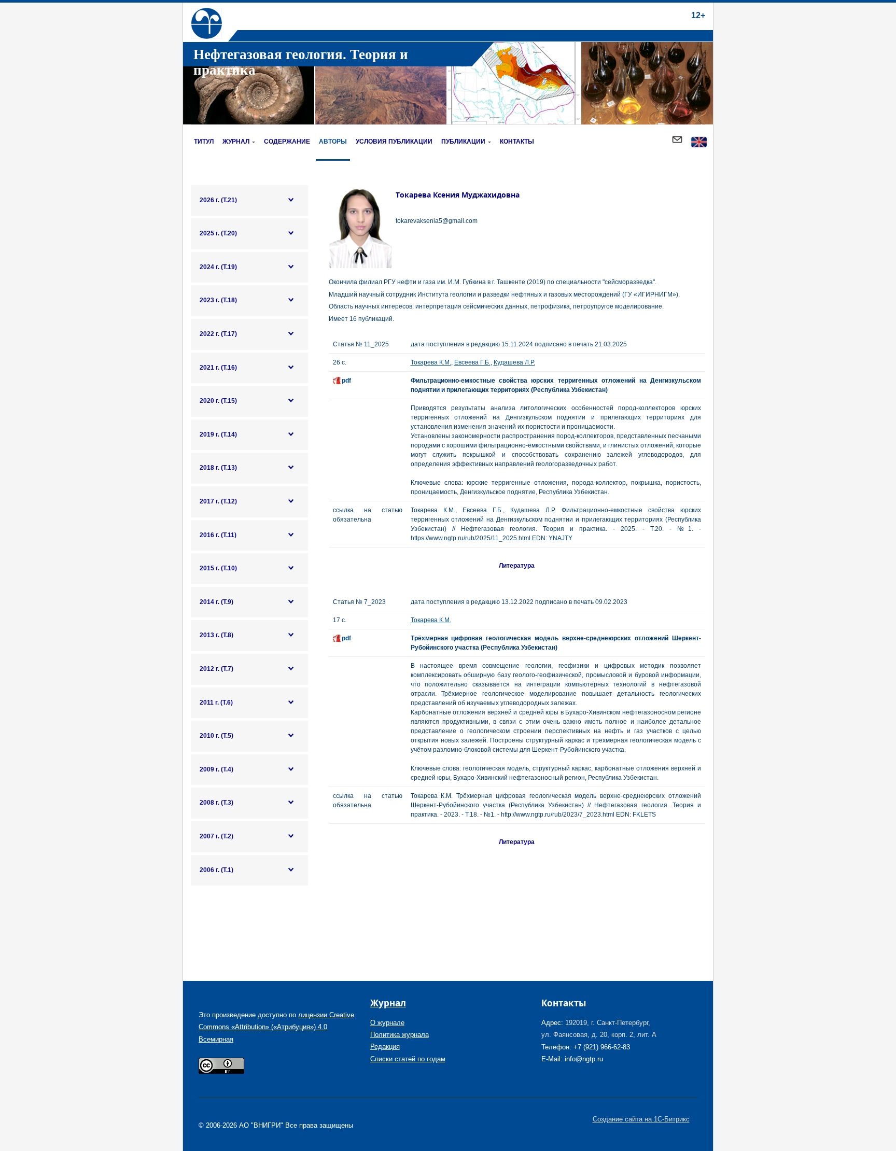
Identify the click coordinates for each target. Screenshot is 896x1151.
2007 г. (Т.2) (216, 836)
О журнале (387, 1023)
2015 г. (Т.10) (218, 568)
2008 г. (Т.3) (216, 802)
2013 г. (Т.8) (216, 635)
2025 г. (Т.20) (218, 233)
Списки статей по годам (407, 1059)
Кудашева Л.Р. (514, 362)
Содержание (287, 141)
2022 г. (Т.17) (218, 334)
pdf (346, 380)
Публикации (463, 141)
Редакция (385, 1046)
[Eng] (699, 143)
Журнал (235, 141)
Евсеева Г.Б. (472, 362)
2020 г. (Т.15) (218, 400)
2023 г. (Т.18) (218, 300)
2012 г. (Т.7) (216, 668)
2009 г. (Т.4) (216, 769)
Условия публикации (394, 141)
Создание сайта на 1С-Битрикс (641, 1119)
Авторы (333, 141)
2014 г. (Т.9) (216, 602)
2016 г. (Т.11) (218, 535)
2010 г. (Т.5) (216, 735)
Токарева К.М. (431, 362)
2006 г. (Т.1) (216, 870)
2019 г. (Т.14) (218, 434)
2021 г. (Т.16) (218, 367)
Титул (204, 141)
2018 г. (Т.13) (218, 467)
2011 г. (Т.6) (216, 702)
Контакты (517, 141)
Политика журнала (399, 1034)
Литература (517, 565)
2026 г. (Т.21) (218, 200)
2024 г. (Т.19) (218, 267)
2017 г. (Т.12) (218, 501)
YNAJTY (560, 538)
